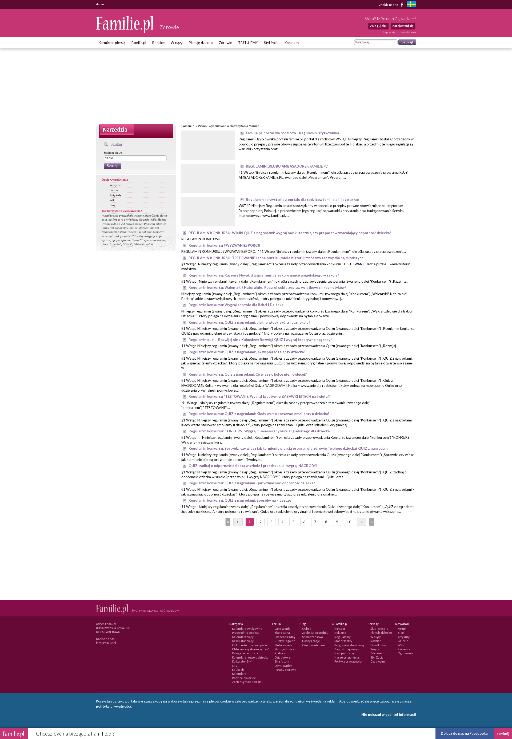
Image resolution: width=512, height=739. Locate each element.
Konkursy (292, 42)
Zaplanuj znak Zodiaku (247, 682)
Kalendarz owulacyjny (247, 628)
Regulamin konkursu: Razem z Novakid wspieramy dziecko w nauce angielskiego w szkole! (264, 275)
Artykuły (115, 195)
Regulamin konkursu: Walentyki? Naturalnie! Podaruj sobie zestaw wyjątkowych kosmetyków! (267, 287)
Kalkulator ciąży (243, 641)
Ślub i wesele (284, 645)
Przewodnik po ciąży (245, 632)
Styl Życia (376, 657)
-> (361, 522)
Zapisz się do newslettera (399, 32)
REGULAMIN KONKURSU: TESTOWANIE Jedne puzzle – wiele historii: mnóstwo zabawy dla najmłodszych (276, 258)
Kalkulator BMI (242, 661)
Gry (234, 665)
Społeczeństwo (312, 637)
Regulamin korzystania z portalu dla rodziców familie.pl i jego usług (302, 199)
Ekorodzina (282, 632)
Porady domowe (285, 669)
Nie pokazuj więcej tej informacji (388, 714)
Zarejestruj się (402, 26)
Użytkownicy (283, 665)
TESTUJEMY (248, 42)
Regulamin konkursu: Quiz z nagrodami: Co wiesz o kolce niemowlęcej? (248, 374)
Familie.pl (138, 42)
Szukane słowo (113, 152)
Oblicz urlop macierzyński (249, 645)
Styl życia (271, 42)
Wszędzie (115, 184)
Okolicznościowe (313, 645)
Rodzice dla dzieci (244, 678)
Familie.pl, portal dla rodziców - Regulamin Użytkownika (292, 133)
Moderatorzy (343, 641)
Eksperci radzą (285, 637)
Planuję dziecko (201, 42)
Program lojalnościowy (349, 645)
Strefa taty (282, 661)
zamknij (503, 734)
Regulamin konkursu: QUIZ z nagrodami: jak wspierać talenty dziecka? (247, 352)
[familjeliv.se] (411, 5)
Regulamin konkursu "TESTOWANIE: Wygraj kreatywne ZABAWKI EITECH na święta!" (259, 396)
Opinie (306, 628)
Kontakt (339, 628)
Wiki (112, 200)
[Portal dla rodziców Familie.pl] (125, 32)
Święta (374, 649)
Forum (114, 190)
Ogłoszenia (282, 628)
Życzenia (404, 649)
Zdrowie (225, 42)
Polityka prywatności (348, 661)
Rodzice (158, 42)
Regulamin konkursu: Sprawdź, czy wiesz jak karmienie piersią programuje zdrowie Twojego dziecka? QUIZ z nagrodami (289, 448)
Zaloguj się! (378, 26)
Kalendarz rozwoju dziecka (250, 657)
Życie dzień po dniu (315, 632)
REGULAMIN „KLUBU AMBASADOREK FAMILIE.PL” (287, 166)
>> (371, 522)
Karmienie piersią (112, 42)
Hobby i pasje (311, 641)
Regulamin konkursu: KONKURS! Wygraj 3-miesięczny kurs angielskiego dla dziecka (259, 431)
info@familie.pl (106, 642)
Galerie (403, 641)
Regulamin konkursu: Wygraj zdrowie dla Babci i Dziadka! (237, 305)
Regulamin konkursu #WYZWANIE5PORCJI (224, 245)
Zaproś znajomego (346, 649)
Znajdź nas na (389, 4)
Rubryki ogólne (285, 641)
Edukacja (238, 669)
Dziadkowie (282, 657)
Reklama (340, 632)
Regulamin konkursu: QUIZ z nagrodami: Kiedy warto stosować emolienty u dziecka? (259, 414)
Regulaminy (342, 637)
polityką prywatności (113, 706)
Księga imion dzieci (245, 653)
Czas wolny (378, 661)
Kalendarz (239, 673)
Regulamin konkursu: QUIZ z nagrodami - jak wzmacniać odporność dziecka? (252, 483)
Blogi (113, 205)
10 (349, 522)
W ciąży (177, 42)
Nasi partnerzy (344, 653)
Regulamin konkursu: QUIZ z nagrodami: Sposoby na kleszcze (240, 500)
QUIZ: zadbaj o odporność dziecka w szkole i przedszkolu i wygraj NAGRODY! (253, 466)
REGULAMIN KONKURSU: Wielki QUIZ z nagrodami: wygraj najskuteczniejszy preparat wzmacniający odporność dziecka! (290, 233)
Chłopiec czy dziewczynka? (250, 649)
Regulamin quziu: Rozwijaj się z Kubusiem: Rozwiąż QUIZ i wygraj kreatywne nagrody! (260, 340)
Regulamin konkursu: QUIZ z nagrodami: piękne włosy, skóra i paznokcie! (249, 322)
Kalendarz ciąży (243, 637)
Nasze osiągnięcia (346, 657)
